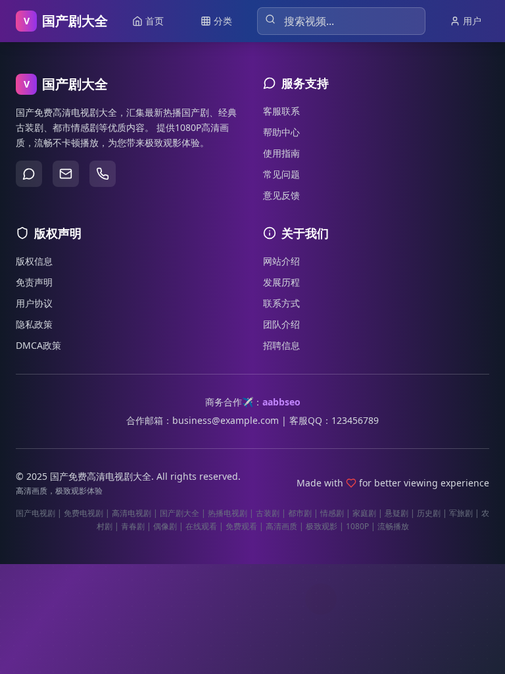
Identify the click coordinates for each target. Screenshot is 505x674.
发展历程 (281, 282)
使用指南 (281, 153)
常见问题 (281, 174)
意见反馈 (281, 195)
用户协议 (34, 303)
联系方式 (281, 303)
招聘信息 (281, 345)
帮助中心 (281, 132)
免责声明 (34, 282)
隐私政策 (34, 324)
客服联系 (281, 111)
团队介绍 (281, 324)
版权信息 (34, 261)
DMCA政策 (38, 345)
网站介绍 (281, 261)
